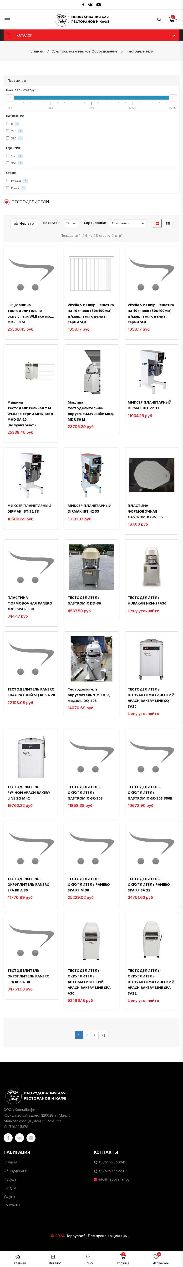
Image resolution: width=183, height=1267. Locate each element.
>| (103, 1035)
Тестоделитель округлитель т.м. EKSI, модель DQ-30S (89, 695)
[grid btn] (157, 223)
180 (15, 156)
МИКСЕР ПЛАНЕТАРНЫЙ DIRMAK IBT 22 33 (150, 405)
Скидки (10, 1187)
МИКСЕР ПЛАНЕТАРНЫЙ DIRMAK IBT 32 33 (29, 508)
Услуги (9, 1196)
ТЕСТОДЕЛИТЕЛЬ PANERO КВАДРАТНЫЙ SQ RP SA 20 (31, 692)
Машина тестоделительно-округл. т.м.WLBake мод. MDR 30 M (91, 411)
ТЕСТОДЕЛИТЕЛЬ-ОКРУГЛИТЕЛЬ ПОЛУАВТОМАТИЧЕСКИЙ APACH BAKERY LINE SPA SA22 (151, 982)
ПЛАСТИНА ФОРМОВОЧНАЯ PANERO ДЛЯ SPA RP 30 (29, 603)
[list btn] (168, 223)
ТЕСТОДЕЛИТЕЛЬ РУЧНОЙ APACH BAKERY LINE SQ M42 (28, 792)
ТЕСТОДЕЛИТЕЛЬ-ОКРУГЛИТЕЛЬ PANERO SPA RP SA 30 (28, 976)
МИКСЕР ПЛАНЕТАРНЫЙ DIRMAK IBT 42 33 (90, 508)
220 (15, 131)
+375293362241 (111, 1170)
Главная (10, 1162)
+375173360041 (111, 1162)
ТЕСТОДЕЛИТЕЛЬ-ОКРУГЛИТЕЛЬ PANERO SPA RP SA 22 (149, 884)
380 (15, 138)
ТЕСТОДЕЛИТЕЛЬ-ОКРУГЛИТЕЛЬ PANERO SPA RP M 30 (89, 884)
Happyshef (75, 1236)
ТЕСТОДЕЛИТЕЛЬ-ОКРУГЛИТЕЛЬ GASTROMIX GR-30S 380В (150, 792)
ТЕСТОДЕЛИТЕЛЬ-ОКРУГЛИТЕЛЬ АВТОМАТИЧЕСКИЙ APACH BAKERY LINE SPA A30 (89, 982)
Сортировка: (95, 222)
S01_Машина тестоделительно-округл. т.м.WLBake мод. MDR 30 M (30, 313)
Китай (17, 188)
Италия (18, 181)
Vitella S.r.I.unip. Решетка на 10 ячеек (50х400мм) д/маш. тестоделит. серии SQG (91, 313)
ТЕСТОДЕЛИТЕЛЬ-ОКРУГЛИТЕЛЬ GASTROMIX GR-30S (85, 792)
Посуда (10, 1179)
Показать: (51, 222)
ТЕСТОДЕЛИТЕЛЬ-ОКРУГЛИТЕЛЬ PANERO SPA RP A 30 (28, 884)
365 (15, 163)
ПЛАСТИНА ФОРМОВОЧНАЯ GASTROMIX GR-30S (145, 511)
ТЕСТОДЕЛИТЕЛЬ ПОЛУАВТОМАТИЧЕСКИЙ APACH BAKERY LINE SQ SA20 (151, 698)
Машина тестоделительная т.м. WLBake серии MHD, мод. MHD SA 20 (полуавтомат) (30, 413)
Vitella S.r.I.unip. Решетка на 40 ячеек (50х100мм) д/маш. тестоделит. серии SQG (151, 313)
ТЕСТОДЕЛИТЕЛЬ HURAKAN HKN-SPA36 (147, 600)
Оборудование (17, 1170)
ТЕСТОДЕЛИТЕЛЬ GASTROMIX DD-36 (84, 600)
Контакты (12, 1204)
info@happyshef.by (113, 1179)
